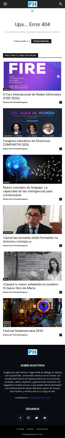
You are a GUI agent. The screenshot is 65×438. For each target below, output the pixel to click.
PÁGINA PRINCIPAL (41, 41)
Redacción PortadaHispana (15, 102)
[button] (61, 4)
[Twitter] (37, 418)
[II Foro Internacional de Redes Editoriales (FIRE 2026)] (32, 76)
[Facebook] (20, 418)
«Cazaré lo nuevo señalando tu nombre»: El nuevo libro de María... (31, 286)
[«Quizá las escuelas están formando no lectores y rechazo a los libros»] (32, 219)
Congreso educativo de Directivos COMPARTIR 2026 (26, 142)
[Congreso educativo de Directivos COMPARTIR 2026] (32, 122)
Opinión (30, 429)
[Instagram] (28, 418)
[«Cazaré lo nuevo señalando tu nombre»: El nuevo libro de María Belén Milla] (32, 266)
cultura (6, 89)
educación (8, 136)
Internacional (42, 429)
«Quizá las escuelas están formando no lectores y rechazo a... (30, 239)
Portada (20, 429)
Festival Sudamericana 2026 (23, 331)
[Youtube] (45, 418)
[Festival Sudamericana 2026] (32, 312)
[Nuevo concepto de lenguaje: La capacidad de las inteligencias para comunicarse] (32, 169)
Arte (5, 279)
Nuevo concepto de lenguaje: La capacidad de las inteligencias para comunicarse (27, 191)
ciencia (6, 182)
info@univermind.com (39, 397)
